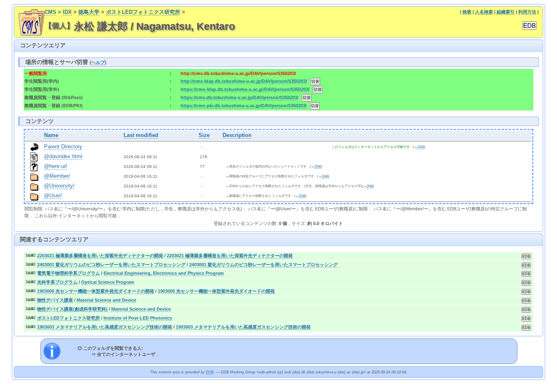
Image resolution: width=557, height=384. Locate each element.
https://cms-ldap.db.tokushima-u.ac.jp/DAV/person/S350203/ (245, 89)
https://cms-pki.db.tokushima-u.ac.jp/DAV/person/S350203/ (244, 105)
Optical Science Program (107, 282)
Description (237, 135)
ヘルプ (98, 62)
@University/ (59, 186)
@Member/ (57, 176)
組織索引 (506, 11)
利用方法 (527, 11)
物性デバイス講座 (55, 300)
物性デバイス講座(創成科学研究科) (72, 309)
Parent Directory (63, 147)
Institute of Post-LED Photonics (138, 318)
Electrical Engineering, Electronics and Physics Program (164, 273)
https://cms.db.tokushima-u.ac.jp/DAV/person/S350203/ (239, 97)
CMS (50, 12)
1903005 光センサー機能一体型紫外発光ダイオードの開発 (95, 291)
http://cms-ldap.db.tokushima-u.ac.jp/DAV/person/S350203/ (244, 81)
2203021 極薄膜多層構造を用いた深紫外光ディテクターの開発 (100, 255)
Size (204, 135)
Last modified (141, 135)
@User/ (53, 196)
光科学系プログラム (57, 282)
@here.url (55, 166)
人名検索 (484, 11)
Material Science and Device (106, 300)
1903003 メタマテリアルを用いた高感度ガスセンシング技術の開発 (104, 326)
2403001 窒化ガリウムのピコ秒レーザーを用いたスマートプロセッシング (111, 264)
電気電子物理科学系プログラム (68, 273)
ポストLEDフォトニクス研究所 (143, 12)
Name (51, 135)
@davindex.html (63, 156)
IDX (67, 12)
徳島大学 (88, 12)
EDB (210, 372)
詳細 (421, 147)
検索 (466, 11)
